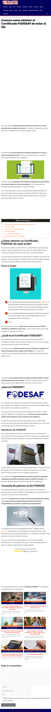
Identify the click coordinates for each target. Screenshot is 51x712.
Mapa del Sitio (15, 710)
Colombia (19, 6)
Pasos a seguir (9, 226)
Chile (14, 6)
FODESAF (4, 531)
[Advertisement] (25, 115)
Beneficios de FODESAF (12, 234)
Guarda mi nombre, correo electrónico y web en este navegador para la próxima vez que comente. (26, 699)
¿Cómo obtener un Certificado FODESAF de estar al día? (19, 224)
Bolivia (10, 6)
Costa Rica (24, 6)
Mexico (11, 10)
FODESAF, (44, 302)
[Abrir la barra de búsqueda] (47, 14)
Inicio (2, 17)
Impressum (40, 710)
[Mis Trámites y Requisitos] (10, 2)
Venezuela (5, 13)
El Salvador (36, 6)
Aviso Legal (28, 710)
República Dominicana (34, 10)
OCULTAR (32, 220)
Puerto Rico (24, 10)
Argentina (5, 6)
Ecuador (30, 6)
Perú (20, 10)
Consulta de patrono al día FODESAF (13, 236)
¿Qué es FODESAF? (8, 231)
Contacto (10, 710)
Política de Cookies (22, 710)
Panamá (16, 10)
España (41, 6)
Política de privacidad (34, 710)
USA (41, 10)
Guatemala (5, 10)
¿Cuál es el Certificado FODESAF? (13, 229)
